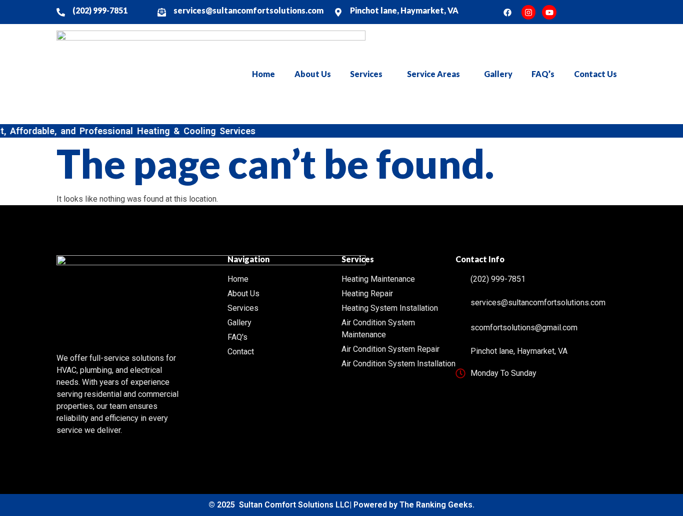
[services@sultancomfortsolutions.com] (162, 12)
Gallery (498, 74)
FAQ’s (543, 74)
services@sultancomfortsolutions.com (249, 10)
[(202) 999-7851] (60, 12)
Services (366, 74)
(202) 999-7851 (100, 10)
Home (263, 74)
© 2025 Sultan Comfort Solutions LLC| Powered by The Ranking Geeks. (341, 504)
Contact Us (595, 74)
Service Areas (433, 74)
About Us (312, 74)
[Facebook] (507, 12)
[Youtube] (549, 12)
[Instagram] (529, 12)
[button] (368, 74)
